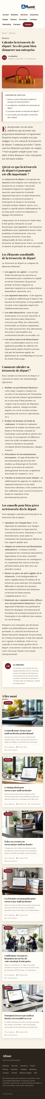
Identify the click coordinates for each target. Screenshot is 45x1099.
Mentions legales (26, 1073)
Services (24, 15)
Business (14, 15)
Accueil (6, 15)
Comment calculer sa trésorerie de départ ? (23, 111)
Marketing (7, 24)
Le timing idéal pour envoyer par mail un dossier (18, 789)
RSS (35, 1073)
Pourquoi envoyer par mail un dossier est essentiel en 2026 (19, 1017)
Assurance (34, 15)
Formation (23, 19)
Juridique (33, 19)
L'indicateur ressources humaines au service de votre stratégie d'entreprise (17, 958)
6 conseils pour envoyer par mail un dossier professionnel (18, 732)
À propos (16, 24)
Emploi (5, 19)
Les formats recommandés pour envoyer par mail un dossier (20, 900)
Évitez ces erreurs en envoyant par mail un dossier (18, 843)
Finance (13, 19)
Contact (28, 24)
